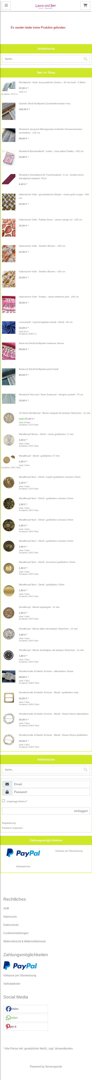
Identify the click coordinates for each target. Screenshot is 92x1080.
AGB (6, 908)
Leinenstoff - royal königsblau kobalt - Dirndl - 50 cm (45, 322)
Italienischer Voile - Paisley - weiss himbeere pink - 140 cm (49, 296)
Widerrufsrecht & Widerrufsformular (24, 941)
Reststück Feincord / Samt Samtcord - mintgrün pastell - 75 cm (51, 394)
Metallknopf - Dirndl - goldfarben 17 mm (39, 456)
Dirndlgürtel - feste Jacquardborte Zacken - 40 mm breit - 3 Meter (52, 82)
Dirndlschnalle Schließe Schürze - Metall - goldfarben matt (48, 692)
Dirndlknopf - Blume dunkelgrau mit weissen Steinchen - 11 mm (51, 650)
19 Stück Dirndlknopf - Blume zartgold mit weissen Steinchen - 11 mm (54, 413)
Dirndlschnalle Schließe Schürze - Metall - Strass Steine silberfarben (54, 714)
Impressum (10, 916)
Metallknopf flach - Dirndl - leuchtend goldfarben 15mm (47, 562)
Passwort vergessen (12, 828)
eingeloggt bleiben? (16, 801)
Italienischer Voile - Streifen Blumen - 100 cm (42, 246)
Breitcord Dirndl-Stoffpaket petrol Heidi (38, 369)
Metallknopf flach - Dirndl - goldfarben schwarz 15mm (46, 498)
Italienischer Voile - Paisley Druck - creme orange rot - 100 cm (50, 219)
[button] (26, 1009)
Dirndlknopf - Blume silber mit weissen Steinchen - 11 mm (48, 628)
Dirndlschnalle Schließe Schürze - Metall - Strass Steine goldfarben (53, 735)
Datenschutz (11, 924)
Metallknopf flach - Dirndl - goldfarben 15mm (41, 584)
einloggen (81, 811)
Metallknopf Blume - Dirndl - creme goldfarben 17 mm (46, 434)
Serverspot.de (53, 1066)
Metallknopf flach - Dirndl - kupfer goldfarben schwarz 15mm (49, 477)
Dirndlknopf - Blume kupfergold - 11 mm (39, 607)
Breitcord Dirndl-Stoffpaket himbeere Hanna (41, 343)
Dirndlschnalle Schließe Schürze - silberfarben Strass (46, 671)
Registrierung (9, 823)
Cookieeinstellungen (16, 933)
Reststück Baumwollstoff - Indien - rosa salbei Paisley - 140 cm (51, 151)
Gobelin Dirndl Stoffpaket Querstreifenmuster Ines (44, 103)
